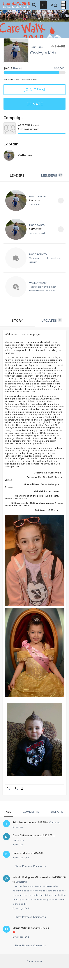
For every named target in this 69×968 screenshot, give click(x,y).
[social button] (43, 5)
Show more (33, 961)
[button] (22, 789)
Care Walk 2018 (28, 125)
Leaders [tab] (17, 175)
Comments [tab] (31, 811)
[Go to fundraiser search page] (34, 5)
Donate (34, 103)
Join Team (34, 89)
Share (59, 46)
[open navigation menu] (63, 5)
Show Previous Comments (30, 866)
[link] (34, 334)
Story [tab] (17, 320)
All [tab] (8, 811)
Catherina (35, 200)
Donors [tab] (57, 811)
